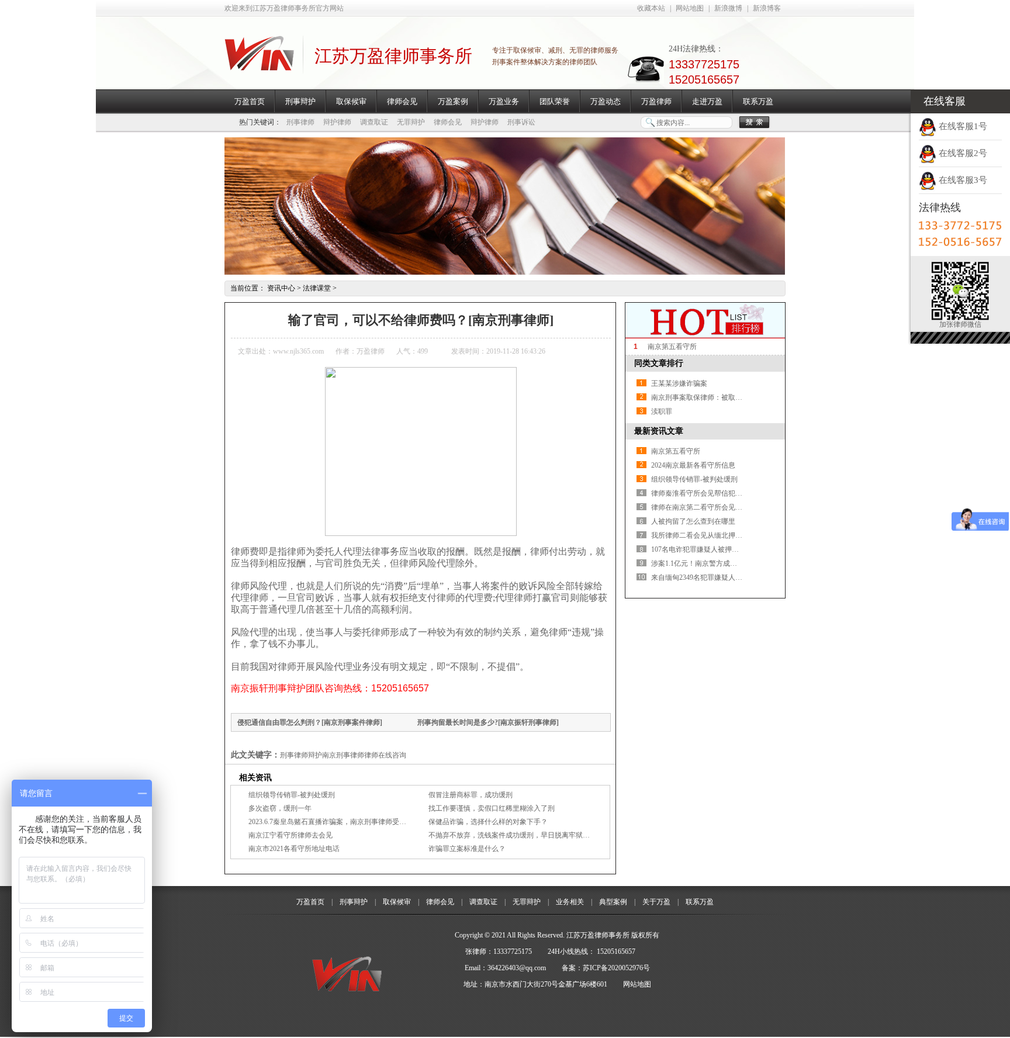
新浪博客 (767, 8)
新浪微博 (728, 8)
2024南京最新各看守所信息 (693, 465)
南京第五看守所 (672, 346)
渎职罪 (661, 411)
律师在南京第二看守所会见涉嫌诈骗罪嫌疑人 (721, 507)
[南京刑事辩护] (504, 272)
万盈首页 (249, 101)
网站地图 (690, 8)
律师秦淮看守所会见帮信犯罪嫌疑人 (707, 493)
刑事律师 (300, 122)
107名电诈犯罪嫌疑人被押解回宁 (702, 549)
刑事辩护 (300, 101)
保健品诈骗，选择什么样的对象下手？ (488, 822)
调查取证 (374, 122)
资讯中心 (281, 288)
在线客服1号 (961, 126)
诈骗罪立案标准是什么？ (467, 849)
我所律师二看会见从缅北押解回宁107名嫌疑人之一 (730, 535)
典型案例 (613, 902)
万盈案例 (453, 101)
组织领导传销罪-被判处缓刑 (291, 795)
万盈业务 (504, 101)
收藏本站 (651, 8)
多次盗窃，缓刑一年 (280, 808)
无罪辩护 (411, 122)
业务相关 (570, 902)
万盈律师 (656, 101)
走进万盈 (707, 101)
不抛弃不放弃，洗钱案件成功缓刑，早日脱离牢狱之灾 (512, 835)
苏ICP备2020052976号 (616, 968)
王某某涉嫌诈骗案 (679, 383)
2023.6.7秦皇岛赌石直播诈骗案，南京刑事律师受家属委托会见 (344, 822)
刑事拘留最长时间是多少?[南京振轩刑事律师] (488, 722)
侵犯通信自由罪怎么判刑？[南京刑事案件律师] (309, 722)
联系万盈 (758, 101)
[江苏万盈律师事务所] (259, 64)
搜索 (754, 122)
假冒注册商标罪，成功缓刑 (470, 795)
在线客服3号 (961, 180)
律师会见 (402, 101)
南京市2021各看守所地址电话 (294, 849)
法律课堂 (317, 288)
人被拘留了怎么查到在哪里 (693, 521)
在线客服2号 (961, 153)
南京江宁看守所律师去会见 (290, 835)
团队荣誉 (554, 101)
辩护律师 (337, 122)
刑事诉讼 (521, 122)
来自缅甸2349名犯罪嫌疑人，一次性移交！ (717, 577)
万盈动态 (605, 101)
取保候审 (351, 101)
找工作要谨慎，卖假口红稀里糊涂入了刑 (491, 808)
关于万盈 (656, 902)
